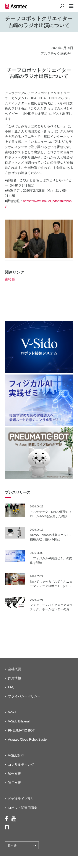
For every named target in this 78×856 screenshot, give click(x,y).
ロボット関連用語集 (22, 808)
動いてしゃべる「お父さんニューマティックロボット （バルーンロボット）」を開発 (51, 586)
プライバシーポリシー (24, 696)
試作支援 (14, 773)
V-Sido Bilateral (18, 721)
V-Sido (12, 712)
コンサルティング (21, 764)
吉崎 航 (10, 279)
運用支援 (14, 782)
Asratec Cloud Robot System (28, 739)
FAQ (11, 687)
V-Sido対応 (16, 755)
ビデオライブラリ (21, 798)
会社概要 (14, 669)
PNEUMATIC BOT (21, 730)
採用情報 (14, 678)
